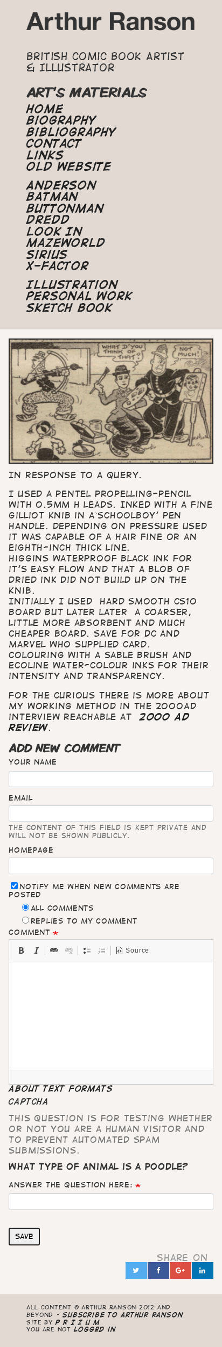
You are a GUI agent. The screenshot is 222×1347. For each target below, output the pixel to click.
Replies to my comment (84, 921)
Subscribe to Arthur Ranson (123, 1314)
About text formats (61, 1088)
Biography (61, 120)
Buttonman (64, 208)
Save (24, 1236)
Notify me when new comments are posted (94, 890)
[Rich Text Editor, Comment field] (110, 1016)
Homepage (31, 850)
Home (44, 109)
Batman (52, 196)
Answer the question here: (70, 1184)
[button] (21, 950)
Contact (53, 143)
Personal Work (79, 296)
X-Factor (57, 266)
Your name (33, 762)
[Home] (110, 24)
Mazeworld (65, 242)
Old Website (68, 166)
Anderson (61, 185)
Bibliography (71, 132)
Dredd (48, 219)
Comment (29, 932)
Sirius (47, 254)
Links (45, 155)
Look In (54, 231)
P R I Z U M (78, 1322)
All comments (62, 908)
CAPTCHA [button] (28, 1101)
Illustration (71, 284)
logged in (95, 1329)
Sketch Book (69, 307)
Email (20, 798)
